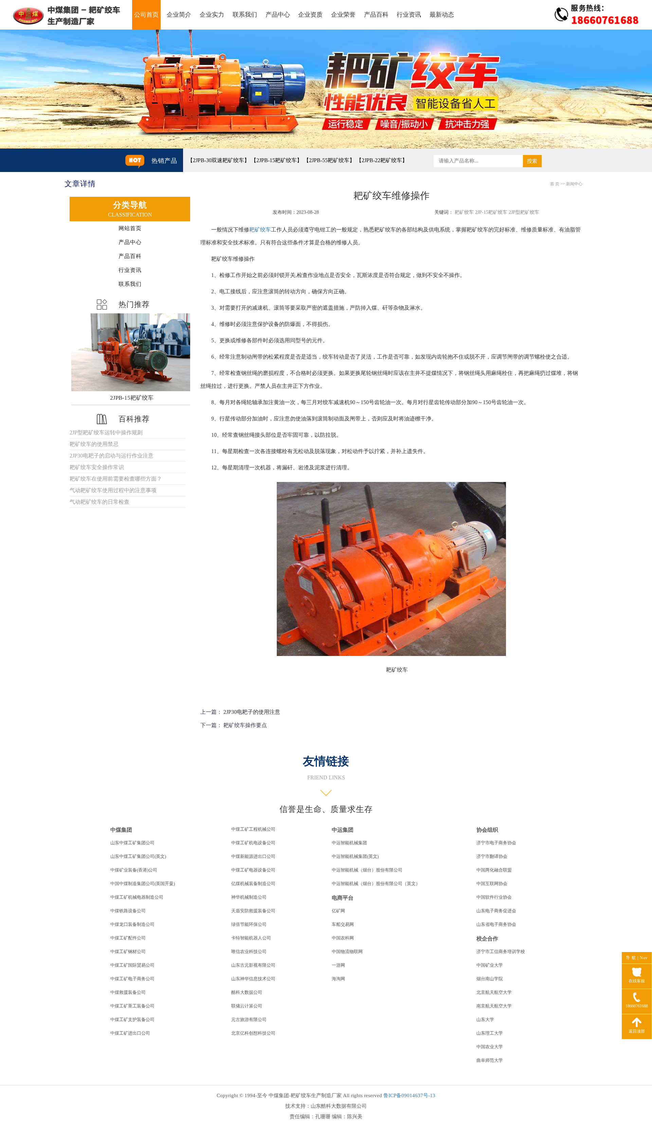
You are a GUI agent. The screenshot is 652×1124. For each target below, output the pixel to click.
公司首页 (146, 14)
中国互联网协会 (491, 883)
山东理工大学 (489, 1033)
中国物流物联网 (347, 951)
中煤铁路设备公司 (128, 910)
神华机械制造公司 (249, 897)
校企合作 (487, 938)
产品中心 (278, 14)
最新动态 (442, 14)
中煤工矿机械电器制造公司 (136, 897)
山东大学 (485, 1019)
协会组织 (487, 830)
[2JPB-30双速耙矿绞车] (131, 352)
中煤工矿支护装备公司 (132, 1019)
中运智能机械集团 (349, 842)
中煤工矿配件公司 (128, 937)
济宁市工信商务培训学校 (500, 951)
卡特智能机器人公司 (251, 937)
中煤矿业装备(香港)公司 (133, 869)
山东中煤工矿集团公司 (132, 842)
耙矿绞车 (260, 229)
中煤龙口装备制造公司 (132, 924)
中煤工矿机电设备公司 (253, 842)
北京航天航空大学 (494, 992)
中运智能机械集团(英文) (355, 856)
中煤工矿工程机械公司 (253, 829)
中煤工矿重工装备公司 (132, 1005)
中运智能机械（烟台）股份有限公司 (367, 869)
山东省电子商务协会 (496, 924)
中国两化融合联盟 (494, 869)
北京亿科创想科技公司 (253, 1033)
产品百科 (376, 14)
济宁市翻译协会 (491, 856)
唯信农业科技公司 (249, 951)
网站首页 (130, 228)
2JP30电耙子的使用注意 (251, 712)
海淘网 (338, 978)
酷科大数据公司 (246, 992)
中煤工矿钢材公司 (128, 951)
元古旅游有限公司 (249, 1019)
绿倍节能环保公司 (249, 924)
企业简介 (179, 14)
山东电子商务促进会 (496, 910)
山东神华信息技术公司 (253, 978)
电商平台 (343, 898)
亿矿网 (338, 910)
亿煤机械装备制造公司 (253, 883)
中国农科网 (343, 937)
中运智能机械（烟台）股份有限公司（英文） (376, 883)
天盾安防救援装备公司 (253, 910)
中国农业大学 (489, 1046)
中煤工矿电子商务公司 (132, 978)
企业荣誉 (343, 14)
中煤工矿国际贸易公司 (132, 965)
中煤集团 (121, 830)
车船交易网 (343, 924)
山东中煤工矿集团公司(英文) (138, 856)
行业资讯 (409, 14)
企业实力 (212, 14)
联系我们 (245, 14)
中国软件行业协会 (494, 897)
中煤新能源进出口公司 (253, 856)
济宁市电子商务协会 (496, 842)
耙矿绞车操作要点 (245, 725)
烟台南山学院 (489, 978)
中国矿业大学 (489, 965)
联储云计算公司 (246, 1005)
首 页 (554, 183)
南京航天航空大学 (494, 1005)
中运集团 (343, 830)
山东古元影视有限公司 (253, 965)
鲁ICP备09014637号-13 (409, 1095)
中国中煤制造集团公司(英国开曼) (142, 883)
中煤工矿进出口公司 (130, 1033)
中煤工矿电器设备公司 (253, 869)
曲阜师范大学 (489, 1060)
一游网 (338, 965)
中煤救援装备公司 (128, 992)
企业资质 (310, 14)
